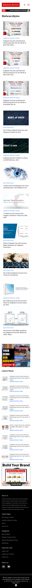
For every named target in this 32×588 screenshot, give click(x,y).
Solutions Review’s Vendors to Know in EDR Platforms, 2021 (15, 159)
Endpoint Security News (11, 38)
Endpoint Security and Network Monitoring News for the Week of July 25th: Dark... (14, 43)
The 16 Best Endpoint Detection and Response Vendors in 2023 (15, 131)
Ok (16, 585)
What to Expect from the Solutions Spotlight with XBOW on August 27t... (20, 426)
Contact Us (5, 526)
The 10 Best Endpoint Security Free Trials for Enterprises (15, 274)
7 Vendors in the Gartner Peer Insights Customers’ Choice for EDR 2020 (15, 215)
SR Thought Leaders (8, 517)
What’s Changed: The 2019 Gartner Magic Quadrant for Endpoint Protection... (15, 245)
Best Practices (8, 127)
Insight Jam (5, 551)
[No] (30, 582)
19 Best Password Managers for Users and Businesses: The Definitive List (16, 187)
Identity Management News (10, 540)
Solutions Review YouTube (9, 520)
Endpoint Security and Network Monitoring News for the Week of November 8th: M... (14, 102)
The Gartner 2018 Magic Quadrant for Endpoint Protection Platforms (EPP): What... (15, 332)
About (3, 523)
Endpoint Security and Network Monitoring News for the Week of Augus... (20, 378)
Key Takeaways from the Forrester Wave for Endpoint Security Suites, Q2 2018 (15, 303)
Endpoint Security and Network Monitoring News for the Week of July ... (20, 417)
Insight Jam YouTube (8, 554)
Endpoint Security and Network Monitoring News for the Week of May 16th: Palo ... (14, 73)
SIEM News (5, 543)
